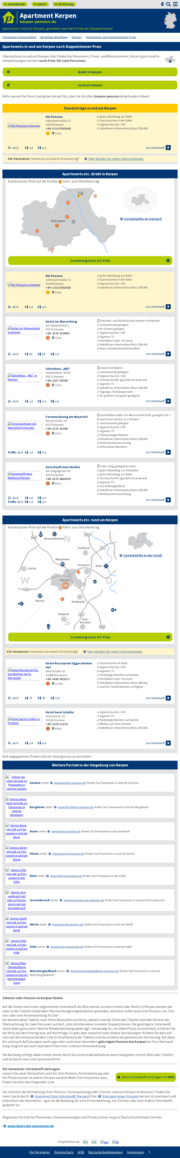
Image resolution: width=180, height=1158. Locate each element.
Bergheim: (37, 807)
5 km (56, 133)
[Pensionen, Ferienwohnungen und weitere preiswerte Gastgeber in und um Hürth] (17, 924)
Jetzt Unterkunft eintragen (148, 1077)
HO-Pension (54, 117)
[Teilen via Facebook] (87, 1141)
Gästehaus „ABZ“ (58, 369)
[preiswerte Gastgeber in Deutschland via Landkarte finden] (170, 24)
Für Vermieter (39, 1152)
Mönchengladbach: (43, 971)
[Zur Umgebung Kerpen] (140, 212)
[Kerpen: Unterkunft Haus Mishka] (24, 476)
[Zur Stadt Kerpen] (140, 549)
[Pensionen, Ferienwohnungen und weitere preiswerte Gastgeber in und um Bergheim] (17, 807)
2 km (56, 385)
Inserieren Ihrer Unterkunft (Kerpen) (62, 1096)
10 (48, 728)
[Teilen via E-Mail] (117, 1141)
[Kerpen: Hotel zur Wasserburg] (24, 330)
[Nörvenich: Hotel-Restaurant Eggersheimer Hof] (24, 674)
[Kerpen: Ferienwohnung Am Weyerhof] (24, 426)
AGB (81, 1152)
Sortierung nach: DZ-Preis (120, 260)
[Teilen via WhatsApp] (106, 1141)
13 (48, 483)
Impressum (135, 1152)
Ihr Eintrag (64, 4)
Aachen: (35, 783)
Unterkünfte (14, 4)
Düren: (34, 854)
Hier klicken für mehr (115, 158)
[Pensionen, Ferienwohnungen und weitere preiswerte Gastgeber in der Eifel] (17, 876)
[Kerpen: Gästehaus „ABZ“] (24, 377)
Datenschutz (64, 1152)
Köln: (33, 947)
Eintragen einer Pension (120, 1096)
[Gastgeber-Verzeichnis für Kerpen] (9, 17)
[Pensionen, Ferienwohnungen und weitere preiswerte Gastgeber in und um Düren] (17, 853)
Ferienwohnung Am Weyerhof (67, 417)
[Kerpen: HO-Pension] (24, 126)
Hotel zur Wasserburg (61, 321)
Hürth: (34, 924)
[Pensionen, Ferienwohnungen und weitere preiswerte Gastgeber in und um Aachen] (17, 783)
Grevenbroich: (40, 900)
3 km (56, 338)
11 (48, 433)
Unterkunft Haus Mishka (63, 467)
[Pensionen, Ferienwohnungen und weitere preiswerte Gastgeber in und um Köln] (17, 947)
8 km (56, 483)
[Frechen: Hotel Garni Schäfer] (24, 721)
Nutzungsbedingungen (105, 1152)
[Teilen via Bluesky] (96, 1141)
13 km (57, 684)
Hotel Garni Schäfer (60, 712)
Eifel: (33, 876)
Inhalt (40, 4)
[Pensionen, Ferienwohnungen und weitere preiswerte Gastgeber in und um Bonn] (17, 831)
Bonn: (34, 831)
